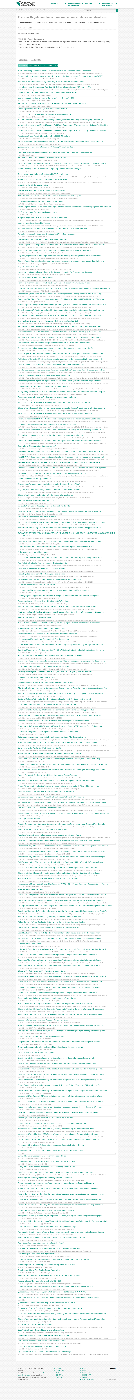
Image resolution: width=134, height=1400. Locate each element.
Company (54, 4)
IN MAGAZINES (35, 65)
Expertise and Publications (107, 4)
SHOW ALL (23, 65)
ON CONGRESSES (50, 65)
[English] (1, 1)
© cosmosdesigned (111, 1379)
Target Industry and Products (74, 4)
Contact (59, 1368)
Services (88, 4)
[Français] (4, 1)
